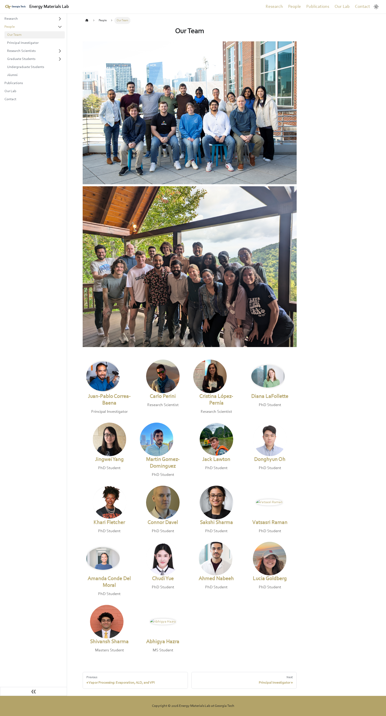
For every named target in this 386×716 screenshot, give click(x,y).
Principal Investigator (23, 43)
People (294, 6)
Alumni (12, 75)
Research (274, 6)
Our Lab (342, 6)
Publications (317, 6)
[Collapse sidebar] (33, 691)
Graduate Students (21, 59)
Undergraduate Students (25, 67)
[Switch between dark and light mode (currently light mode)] (376, 6)
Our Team (14, 35)
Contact (362, 6)
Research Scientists (21, 51)
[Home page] (87, 20)
